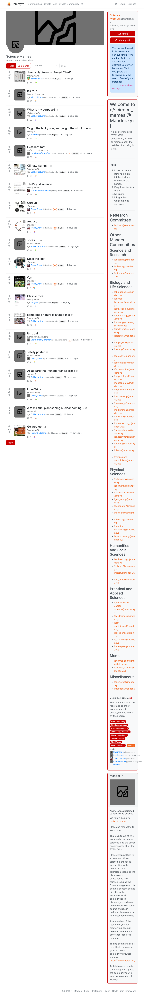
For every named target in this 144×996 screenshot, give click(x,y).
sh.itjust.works (33, 113)
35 (31, 418)
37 (31, 325)
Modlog (131, 745)
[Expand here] (19, 76)
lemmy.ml (31, 131)
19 (31, 101)
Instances (97, 991)
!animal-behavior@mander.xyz (124, 302)
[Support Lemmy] (82, 4)
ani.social (31, 374)
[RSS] (65, 65)
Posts (11, 65)
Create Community (69, 4)
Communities (35, 4)
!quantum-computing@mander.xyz (124, 529)
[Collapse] (122, 776)
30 (31, 175)
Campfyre (18, 4)
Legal (87, 991)
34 (31, 82)
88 (31, 194)
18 (31, 306)
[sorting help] (62, 65)
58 (31, 157)
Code (115, 991)
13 (31, 381)
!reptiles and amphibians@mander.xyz (124, 460)
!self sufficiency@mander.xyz (124, 626)
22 (31, 343)
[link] (36, 82)
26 (31, 120)
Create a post (122, 40)
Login (122, 4)
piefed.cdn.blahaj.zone (37, 150)
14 (31, 138)
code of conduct (119, 821)
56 (31, 399)
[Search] (116, 4)
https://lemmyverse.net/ (122, 960)
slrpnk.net (31, 206)
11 (31, 250)
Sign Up (132, 4)
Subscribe (122, 33)
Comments (23, 65)
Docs (107, 991)
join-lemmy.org (128, 991)
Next (10, 442)
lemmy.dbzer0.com (36, 94)
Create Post (50, 4)
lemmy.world (33, 76)
